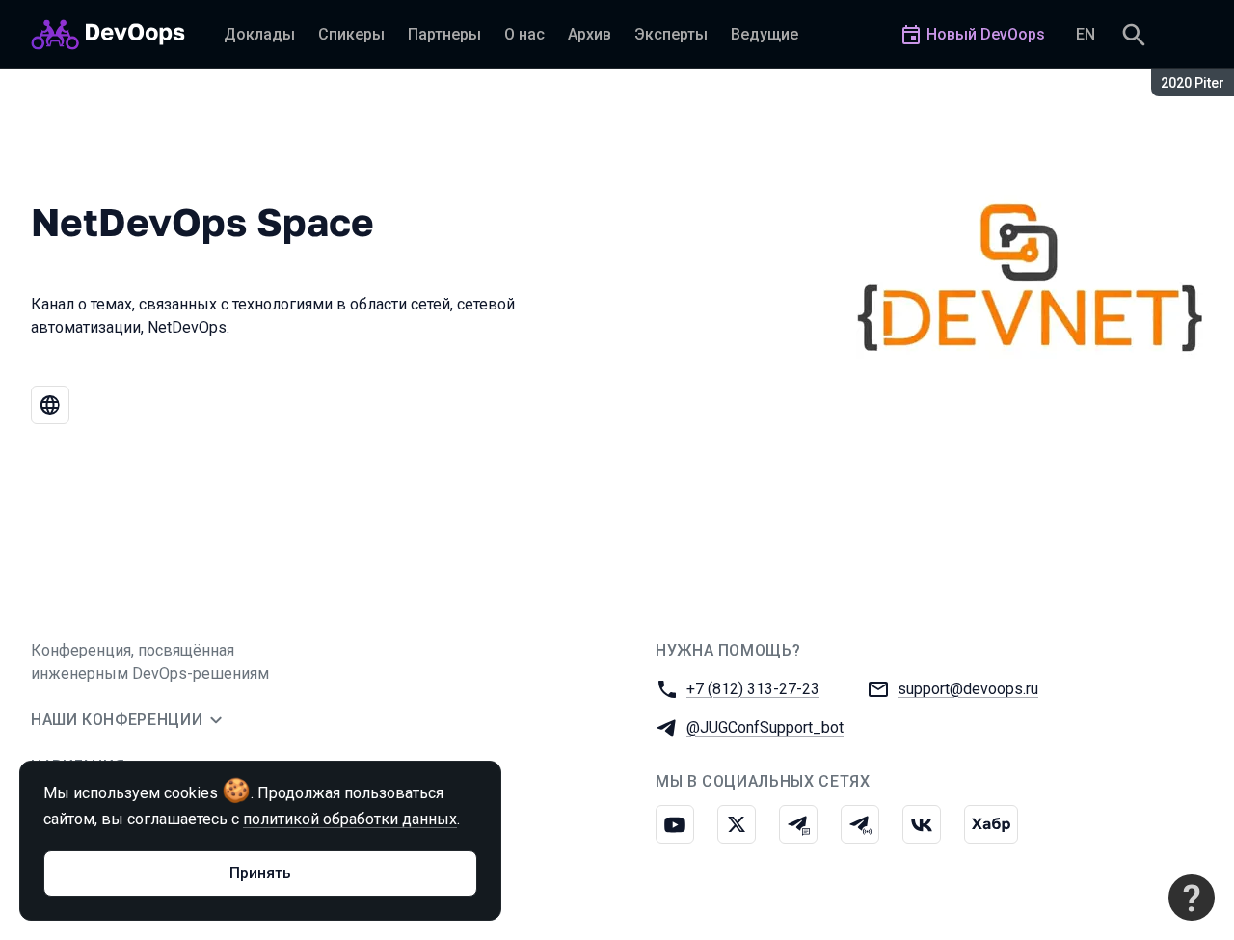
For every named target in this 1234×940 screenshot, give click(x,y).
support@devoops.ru (968, 689)
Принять (260, 873)
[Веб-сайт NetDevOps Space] (50, 405)
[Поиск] (1133, 34)
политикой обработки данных (350, 819)
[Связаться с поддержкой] (1191, 897)
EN (1085, 34)
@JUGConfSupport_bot (765, 727)
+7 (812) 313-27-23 (752, 689)
